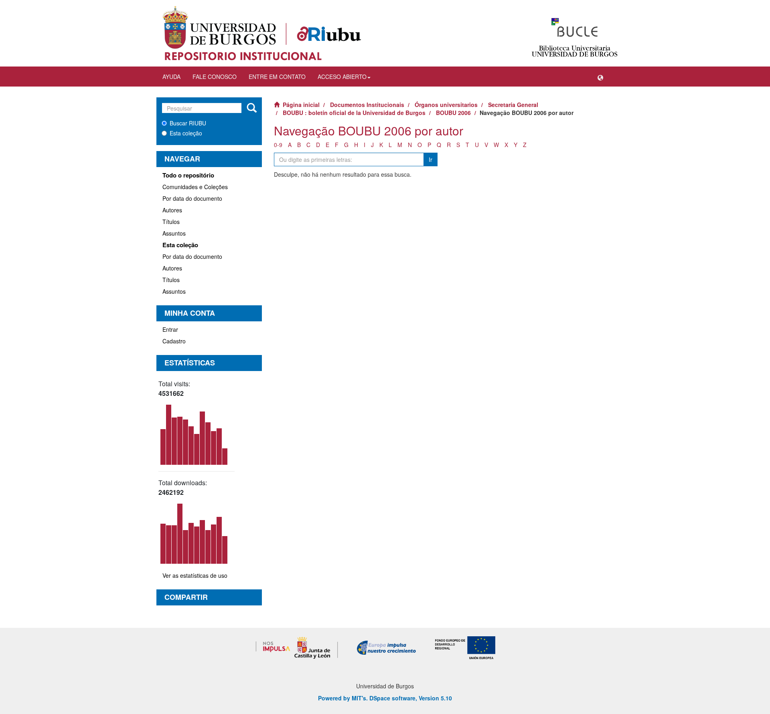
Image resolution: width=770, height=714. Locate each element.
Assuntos (174, 233)
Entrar (170, 329)
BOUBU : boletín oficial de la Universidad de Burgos (354, 113)
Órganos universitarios (446, 105)
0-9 (278, 145)
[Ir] (251, 108)
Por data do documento (192, 198)
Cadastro (174, 341)
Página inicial (301, 105)
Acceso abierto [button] (342, 77)
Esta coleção (186, 133)
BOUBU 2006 (453, 113)
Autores (172, 210)
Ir (430, 159)
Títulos (171, 222)
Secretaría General (513, 105)
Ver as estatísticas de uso (194, 575)
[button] (600, 76)
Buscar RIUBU (188, 123)
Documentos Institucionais (367, 105)
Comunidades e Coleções (195, 187)
